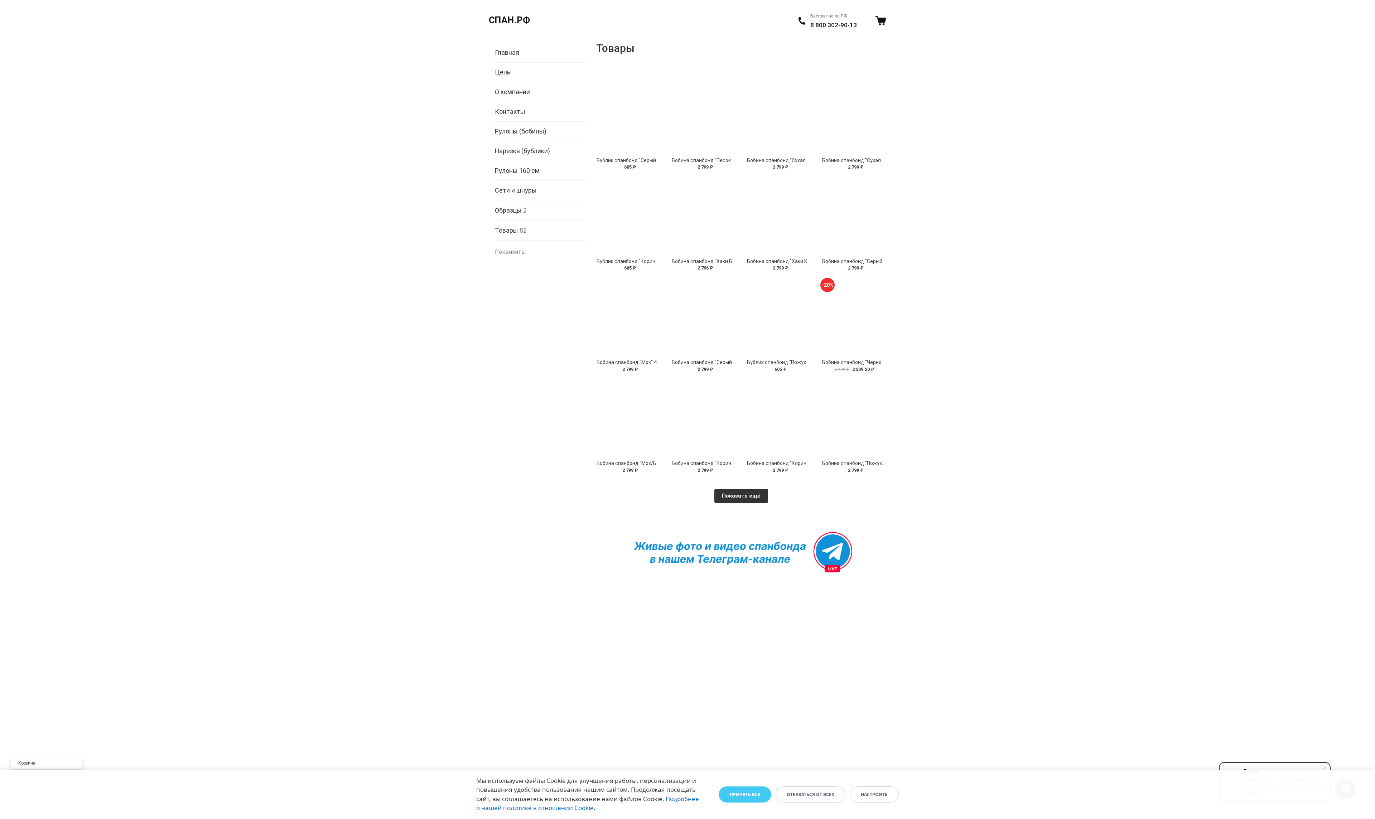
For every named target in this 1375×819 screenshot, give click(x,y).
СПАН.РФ (509, 20)
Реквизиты (510, 251)
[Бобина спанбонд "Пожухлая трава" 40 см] (854, 418)
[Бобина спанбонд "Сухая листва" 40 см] (779, 114)
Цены (503, 72)
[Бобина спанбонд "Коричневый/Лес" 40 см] (779, 418)
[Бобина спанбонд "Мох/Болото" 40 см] (628, 418)
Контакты (510, 111)
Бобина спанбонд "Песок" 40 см (709, 160)
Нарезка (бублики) (522, 151)
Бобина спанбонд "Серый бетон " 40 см (718, 362)
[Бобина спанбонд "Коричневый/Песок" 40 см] (703, 418)
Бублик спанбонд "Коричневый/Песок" (643, 261)
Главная (507, 52)
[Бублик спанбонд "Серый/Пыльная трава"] (628, 114)
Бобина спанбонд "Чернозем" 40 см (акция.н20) (878, 362)
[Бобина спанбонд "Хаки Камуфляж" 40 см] (779, 215)
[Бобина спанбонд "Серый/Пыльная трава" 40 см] (854, 215)
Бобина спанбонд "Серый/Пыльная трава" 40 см (879, 261)
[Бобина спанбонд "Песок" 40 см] (703, 114)
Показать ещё (741, 496)
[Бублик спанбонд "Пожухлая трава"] (779, 316)
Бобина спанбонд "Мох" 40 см (632, 362)
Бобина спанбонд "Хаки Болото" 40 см (717, 261)
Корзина (26, 763)
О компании (512, 92)
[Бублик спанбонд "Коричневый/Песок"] (628, 215)
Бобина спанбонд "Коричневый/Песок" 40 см (725, 463)
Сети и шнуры (516, 190)
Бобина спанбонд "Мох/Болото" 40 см (641, 463)
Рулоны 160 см (517, 170)
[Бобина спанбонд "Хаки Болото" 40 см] (703, 215)
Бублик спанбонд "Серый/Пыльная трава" (646, 160)
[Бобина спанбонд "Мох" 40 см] (628, 316)
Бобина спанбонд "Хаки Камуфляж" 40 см (796, 261)
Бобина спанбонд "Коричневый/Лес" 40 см (798, 463)
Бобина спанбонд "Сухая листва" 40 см (793, 160)
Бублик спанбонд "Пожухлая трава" (789, 362)
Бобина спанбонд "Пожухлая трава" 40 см (872, 463)
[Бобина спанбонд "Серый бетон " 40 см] (703, 316)
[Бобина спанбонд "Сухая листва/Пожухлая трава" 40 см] (854, 114)
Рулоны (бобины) (520, 131)
